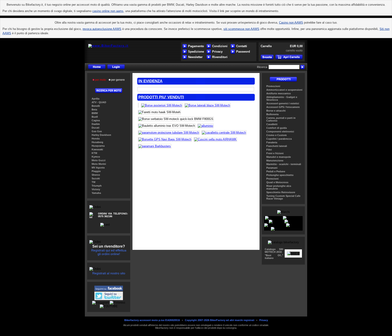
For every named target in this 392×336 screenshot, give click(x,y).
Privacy (217, 51)
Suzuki (96, 178)
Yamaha (96, 193)
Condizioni (220, 46)
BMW (95, 113)
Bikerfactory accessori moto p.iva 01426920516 (152, 320)
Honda (96, 138)
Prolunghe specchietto (280, 175)
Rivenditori (220, 57)
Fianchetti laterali (276, 146)
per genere (117, 79)
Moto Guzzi (98, 160)
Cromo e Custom (276, 135)
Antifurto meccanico (278, 93)
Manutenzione (274, 160)
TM (93, 182)
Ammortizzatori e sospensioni (284, 89)
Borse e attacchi (276, 110)
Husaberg (97, 142)
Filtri (269, 149)
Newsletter (195, 57)
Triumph (97, 185)
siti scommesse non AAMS (241, 29)
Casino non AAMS (291, 22)
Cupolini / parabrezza (279, 138)
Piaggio (96, 171)
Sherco (96, 174)
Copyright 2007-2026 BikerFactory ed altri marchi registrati (219, 320)
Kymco (96, 156)
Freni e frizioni (275, 153)
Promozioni (273, 86)
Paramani (271, 167)
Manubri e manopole (278, 157)
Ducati (95, 127)
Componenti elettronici (280, 131)
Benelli (96, 106)
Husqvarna (98, 145)
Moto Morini (99, 164)
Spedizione (196, 51)
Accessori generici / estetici (282, 103)
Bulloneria (272, 114)
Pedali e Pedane (275, 171)
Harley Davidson (101, 135)
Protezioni (272, 178)
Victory (96, 189)
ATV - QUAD (99, 102)
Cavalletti (271, 124)
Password (243, 51)
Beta (94, 109)
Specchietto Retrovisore (280, 192)
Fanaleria (271, 142)
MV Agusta (98, 167)
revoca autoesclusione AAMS (102, 29)
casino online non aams (107, 11)
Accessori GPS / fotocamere (283, 107)
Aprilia (95, 98)
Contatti (241, 46)
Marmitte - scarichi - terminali (283, 164)
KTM (94, 153)
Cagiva (96, 120)
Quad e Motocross (277, 182)
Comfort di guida (276, 128)
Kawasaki (97, 149)
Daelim (96, 124)
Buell (95, 116)
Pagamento (196, 46)
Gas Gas (97, 131)
